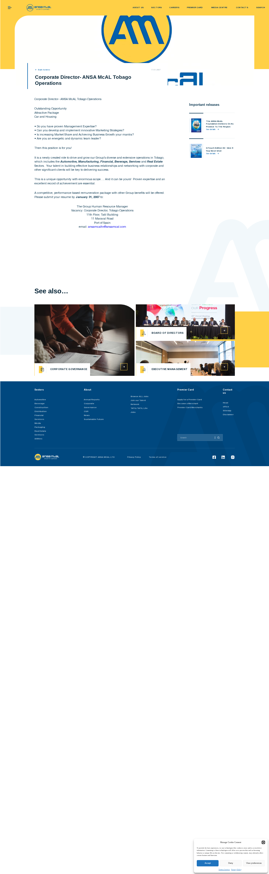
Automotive (40, 399)
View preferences (254, 863)
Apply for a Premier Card (189, 399)
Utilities (38, 439)
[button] (263, 842)
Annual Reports (92, 399)
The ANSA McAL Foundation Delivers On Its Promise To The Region (220, 124)
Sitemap (227, 411)
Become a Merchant (187, 403)
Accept (208, 863)
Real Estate (40, 431)
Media (37, 423)
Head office (226, 405)
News (87, 415)
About (87, 389)
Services (39, 435)
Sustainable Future (94, 419)
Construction (41, 407)
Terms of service (224, 869)
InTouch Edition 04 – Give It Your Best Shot (219, 149)
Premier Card (185, 389)
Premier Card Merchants (190, 407)
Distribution (40, 411)
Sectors (39, 389)
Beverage (39, 403)
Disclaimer (228, 414)
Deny (230, 863)
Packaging (39, 427)
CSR (86, 411)
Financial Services (39, 417)
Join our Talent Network (138, 402)
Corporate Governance (90, 405)
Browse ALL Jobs (139, 396)
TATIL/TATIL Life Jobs (139, 410)
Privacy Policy (236, 869)
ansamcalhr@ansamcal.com (107, 227)
